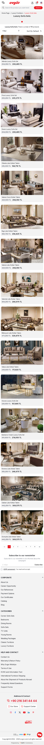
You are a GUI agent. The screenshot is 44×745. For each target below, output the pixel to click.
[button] (22, 21)
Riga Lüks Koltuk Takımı (9, 231)
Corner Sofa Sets (7, 616)
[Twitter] (19, 712)
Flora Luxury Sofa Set (9, 95)
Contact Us (5, 657)
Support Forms (7, 687)
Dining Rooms (6, 623)
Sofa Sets (5, 627)
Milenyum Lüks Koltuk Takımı (11, 333)
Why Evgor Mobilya (8, 664)
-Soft (22, 743)
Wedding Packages (8, 638)
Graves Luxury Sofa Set (10, 401)
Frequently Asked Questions (12, 683)
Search (38, 7)
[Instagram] (10, 712)
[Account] (32, 3)
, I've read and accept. (16, 569)
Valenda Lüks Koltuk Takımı (11, 299)
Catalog (4, 601)
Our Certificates (7, 597)
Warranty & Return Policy (10, 661)
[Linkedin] (28, 712)
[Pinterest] (33, 712)
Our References (7, 590)
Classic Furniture (7, 642)
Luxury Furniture (17, 13)
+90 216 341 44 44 (24, 701)
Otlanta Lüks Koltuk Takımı (10, 163)
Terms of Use (6, 668)
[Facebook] (15, 712)
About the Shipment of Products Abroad (16, 680)
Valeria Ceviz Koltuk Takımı (11, 197)
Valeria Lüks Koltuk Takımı (10, 265)
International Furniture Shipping (13, 676)
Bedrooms (5, 620)
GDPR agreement (9, 569)
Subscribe (38, 565)
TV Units (4, 631)
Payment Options (7, 594)
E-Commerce (28, 743)
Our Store (14, 706)
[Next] (39, 546)
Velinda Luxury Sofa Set (10, 61)
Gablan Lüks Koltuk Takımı (10, 503)
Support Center (30, 706)
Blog (2, 605)
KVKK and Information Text (11, 672)
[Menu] (3, 3)
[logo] (14, 3)
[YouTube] (24, 712)
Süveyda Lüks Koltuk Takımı (11, 537)
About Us (4, 582)
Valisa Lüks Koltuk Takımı (10, 367)
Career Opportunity (8, 586)
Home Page (6, 13)
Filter (5, 31)
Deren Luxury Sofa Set (9, 129)
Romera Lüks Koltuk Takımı (11, 469)
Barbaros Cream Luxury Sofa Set (13, 435)
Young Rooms (6, 635)
